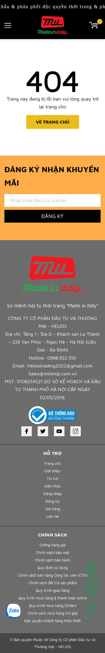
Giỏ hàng (52, 508)
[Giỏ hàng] (95, 24)
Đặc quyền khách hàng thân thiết (52, 620)
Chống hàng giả (53, 545)
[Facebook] (26, 431)
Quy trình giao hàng (52, 590)
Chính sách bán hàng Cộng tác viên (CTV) (53, 575)
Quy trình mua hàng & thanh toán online (52, 598)
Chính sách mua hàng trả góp (53, 613)
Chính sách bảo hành (52, 560)
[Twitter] (43, 431)
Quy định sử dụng (52, 567)
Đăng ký (52, 216)
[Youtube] (59, 431)
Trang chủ (52, 463)
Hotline (92, 576)
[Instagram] (75, 431)
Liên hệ (52, 516)
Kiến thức (53, 486)
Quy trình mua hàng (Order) (52, 605)
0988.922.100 (61, 357)
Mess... (91, 615)
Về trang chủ (52, 121)
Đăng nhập (52, 493)
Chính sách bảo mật (52, 552)
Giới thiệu (52, 471)
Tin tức (53, 478)
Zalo (91, 595)
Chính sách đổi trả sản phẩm (53, 582)
